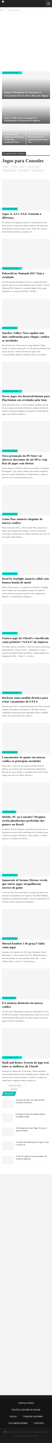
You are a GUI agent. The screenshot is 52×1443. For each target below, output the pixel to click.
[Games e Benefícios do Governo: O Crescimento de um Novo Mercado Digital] (26, 85)
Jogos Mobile (24, 170)
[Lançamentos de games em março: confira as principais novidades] (26, 738)
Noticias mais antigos (14, 1086)
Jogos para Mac (38, 170)
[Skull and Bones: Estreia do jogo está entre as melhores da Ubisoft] (26, 1043)
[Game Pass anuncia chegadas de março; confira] (26, 500)
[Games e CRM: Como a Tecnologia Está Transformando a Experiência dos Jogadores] (26, 111)
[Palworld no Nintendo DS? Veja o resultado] (26, 254)
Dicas (23, 167)
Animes (5, 167)
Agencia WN (33, 1436)
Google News (26, 1403)
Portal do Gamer (16, 1432)
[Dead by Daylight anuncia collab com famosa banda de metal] (26, 559)
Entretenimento (9, 170)
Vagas (13, 1416)
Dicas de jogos (33, 167)
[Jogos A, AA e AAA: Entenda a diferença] (26, 194)
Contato (39, 1423)
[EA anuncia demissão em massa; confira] (26, 983)
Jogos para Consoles (12, 73)
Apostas (14, 167)
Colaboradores (18, 1423)
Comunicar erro (33, 1416)
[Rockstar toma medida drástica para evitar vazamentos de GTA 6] (26, 678)
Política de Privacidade (26, 1409)
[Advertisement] (26, 40)
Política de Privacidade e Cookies (35, 1432)
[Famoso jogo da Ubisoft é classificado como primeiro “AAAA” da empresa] (26, 619)
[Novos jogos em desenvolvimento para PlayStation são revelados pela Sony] (26, 377)
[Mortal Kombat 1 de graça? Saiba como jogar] (26, 924)
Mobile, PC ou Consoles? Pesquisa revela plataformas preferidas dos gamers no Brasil (23, 820)
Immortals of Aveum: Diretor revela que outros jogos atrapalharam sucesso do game (24, 883)
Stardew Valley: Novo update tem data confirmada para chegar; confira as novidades (25, 336)
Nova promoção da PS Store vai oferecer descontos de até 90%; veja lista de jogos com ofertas (24, 459)
